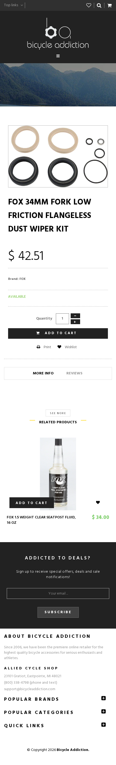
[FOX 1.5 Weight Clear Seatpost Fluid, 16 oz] (58, 474)
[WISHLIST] (101, 502)
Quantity (44, 319)
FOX (22, 279)
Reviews (74, 373)
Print (47, 347)
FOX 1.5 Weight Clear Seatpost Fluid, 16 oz (41, 520)
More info (43, 373)
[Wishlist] (89, 5)
